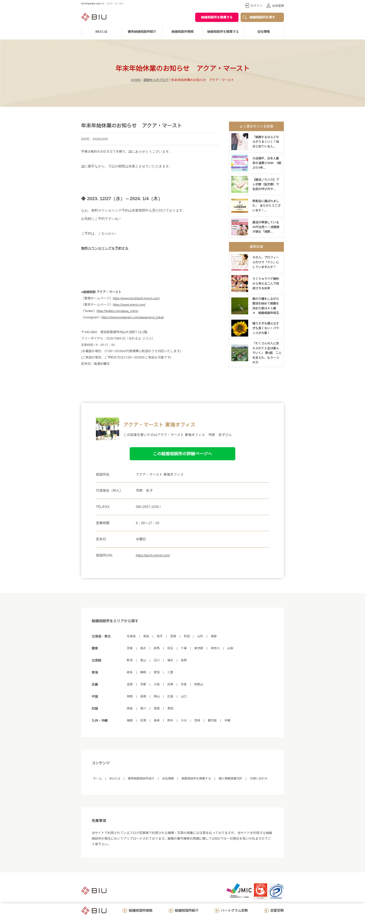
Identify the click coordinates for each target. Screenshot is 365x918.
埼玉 (170, 648)
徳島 (130, 708)
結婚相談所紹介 (187, 910)
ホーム (97, 778)
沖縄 (227, 720)
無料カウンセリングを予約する (104, 248)
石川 (157, 660)
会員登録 (278, 5)
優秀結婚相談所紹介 (142, 31)
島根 (143, 696)
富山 (143, 660)
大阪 (157, 684)
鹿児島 (212, 720)
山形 (200, 636)
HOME (136, 80)
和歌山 (198, 684)
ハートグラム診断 (234, 910)
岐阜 (130, 672)
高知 (170, 708)
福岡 (130, 720)
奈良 (184, 684)
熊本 (170, 720)
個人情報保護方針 (230, 778)
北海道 (131, 636)
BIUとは (114, 778)
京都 (143, 684)
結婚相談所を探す (262, 17)
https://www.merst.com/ (129, 304)
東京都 (198, 648)
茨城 (130, 648)
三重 (170, 672)
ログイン (256, 5)
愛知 (157, 672)
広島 (170, 696)
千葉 (184, 648)
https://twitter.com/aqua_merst (117, 311)
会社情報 (263, 31)
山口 (184, 696)
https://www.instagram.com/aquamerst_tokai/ (132, 317)
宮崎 (197, 720)
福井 (170, 660)
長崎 (157, 720)
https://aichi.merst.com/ (153, 555)
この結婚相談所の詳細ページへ (182, 453)
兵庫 (170, 684)
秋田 (187, 636)
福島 (214, 636)
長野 (184, 660)
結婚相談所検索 (141, 910)
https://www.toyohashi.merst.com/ (136, 298)
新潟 (130, 660)
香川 (143, 708)
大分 (184, 720)
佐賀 (143, 720)
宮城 (173, 636)
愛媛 (157, 708)
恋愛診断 (277, 910)
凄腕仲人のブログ (156, 80)
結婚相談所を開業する (217, 17)
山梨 (230, 648)
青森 (146, 636)
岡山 (157, 696)
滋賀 (130, 684)
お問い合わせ (259, 778)
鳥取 (130, 696)
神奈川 (215, 648)
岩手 (160, 636)
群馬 (157, 648)
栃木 (143, 648)
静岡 (143, 672)
